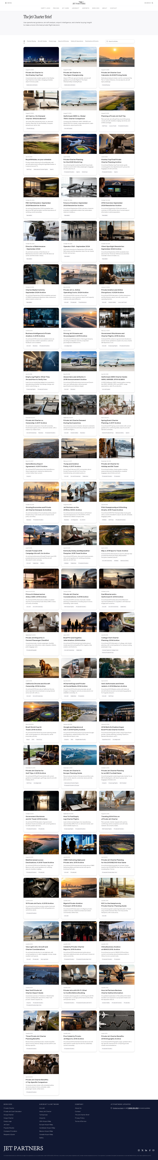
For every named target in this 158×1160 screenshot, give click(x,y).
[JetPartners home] (79, 3)
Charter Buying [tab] (31, 41)
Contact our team (118, 1108)
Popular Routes (9, 1128)
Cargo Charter (9, 1118)
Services (95, 8)
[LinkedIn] (146, 1150)
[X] (142, 1150)
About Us (78, 1108)
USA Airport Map (45, 1121)
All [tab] (24, 41)
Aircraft (75, 8)
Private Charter (9, 1108)
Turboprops (43, 1115)
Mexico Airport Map (46, 1131)
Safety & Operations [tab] (77, 41)
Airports (85, 8)
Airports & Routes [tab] (63, 41)
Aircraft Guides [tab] (42, 41)
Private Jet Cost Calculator (13, 1111)
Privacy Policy (79, 1118)
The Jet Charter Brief (82, 1115)
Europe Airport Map (46, 1124)
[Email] (153, 1150)
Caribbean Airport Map (47, 1128)
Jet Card (65, 8)
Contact (113, 8)
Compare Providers (10, 1131)
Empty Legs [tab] (52, 41)
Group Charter (9, 1115)
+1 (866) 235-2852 (132, 1108)
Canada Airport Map (46, 1134)
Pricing (56, 8)
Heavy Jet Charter (45, 1111)
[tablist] (61, 41)
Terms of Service (80, 1121)
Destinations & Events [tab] (91, 41)
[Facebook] (150, 1150)
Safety (41, 1138)
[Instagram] (139, 1150)
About (104, 8)
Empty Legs (45, 8)
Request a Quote (9, 1134)
